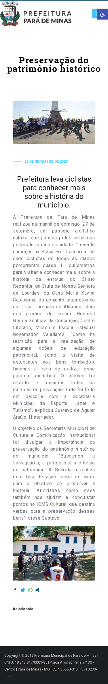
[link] (102, 14)
